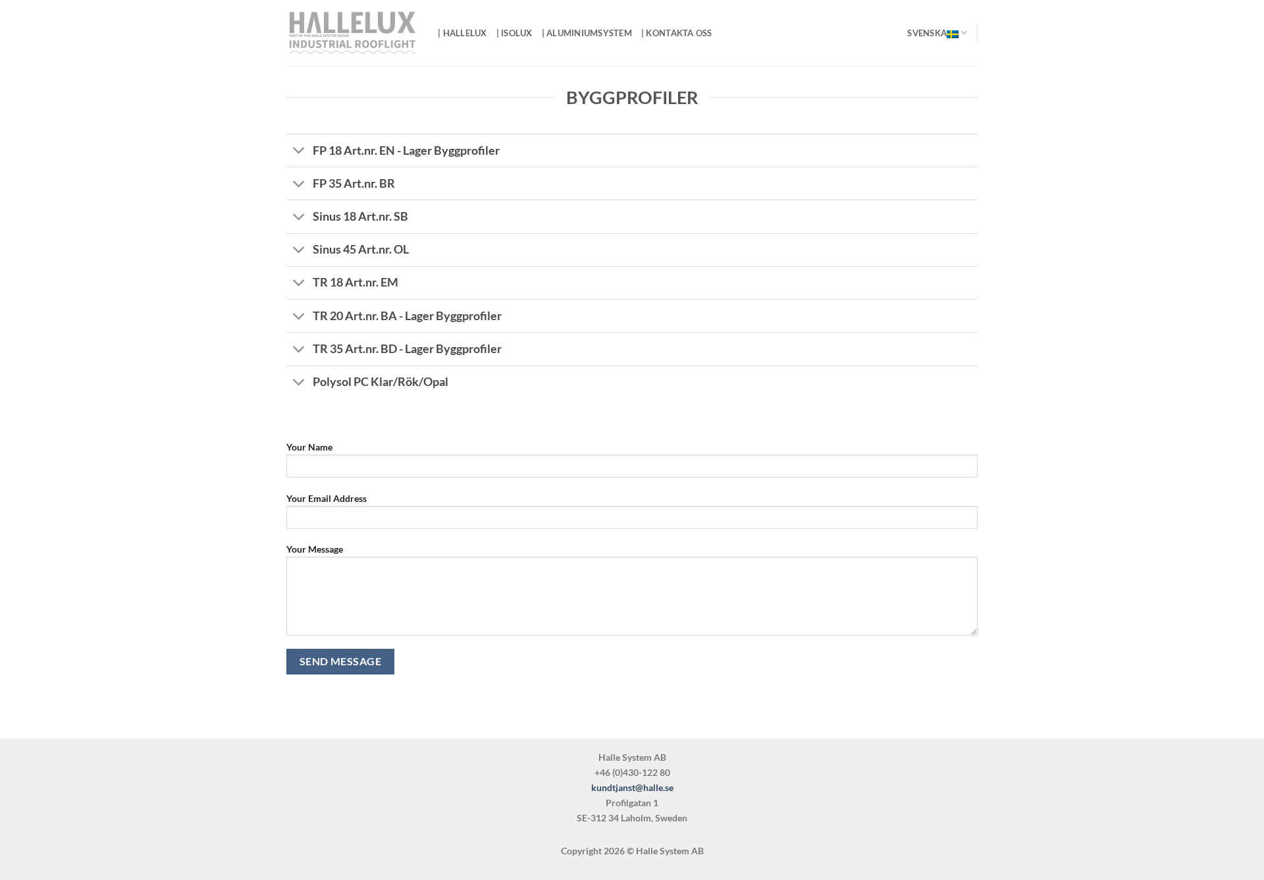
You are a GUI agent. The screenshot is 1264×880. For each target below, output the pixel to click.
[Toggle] (299, 152)
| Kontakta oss (676, 33)
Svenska (927, 33)
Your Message (314, 549)
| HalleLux (462, 33)
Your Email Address (326, 498)
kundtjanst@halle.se (632, 787)
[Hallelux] (352, 33)
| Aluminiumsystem (587, 33)
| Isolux (514, 33)
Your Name (309, 447)
